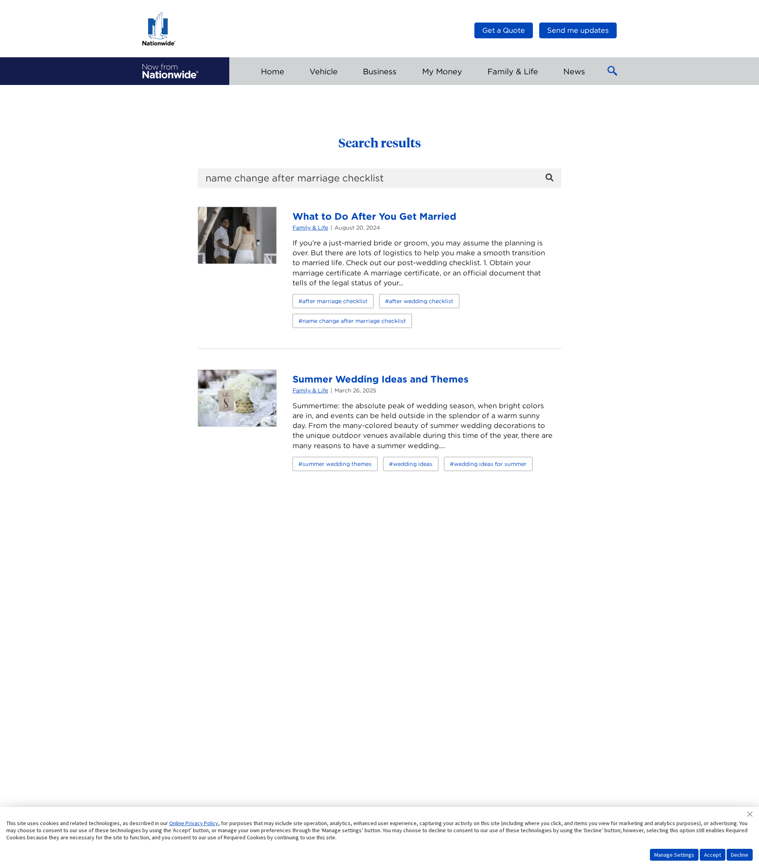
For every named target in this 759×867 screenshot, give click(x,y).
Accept (712, 854)
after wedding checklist (421, 301)
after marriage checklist (335, 301)
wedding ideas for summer (490, 464)
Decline (739, 854)
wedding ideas (412, 464)
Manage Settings (674, 854)
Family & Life (310, 227)
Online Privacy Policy (193, 823)
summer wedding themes (337, 464)
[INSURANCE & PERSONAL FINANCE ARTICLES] (170, 71)
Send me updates (578, 30)
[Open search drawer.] (613, 71)
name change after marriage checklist (354, 321)
